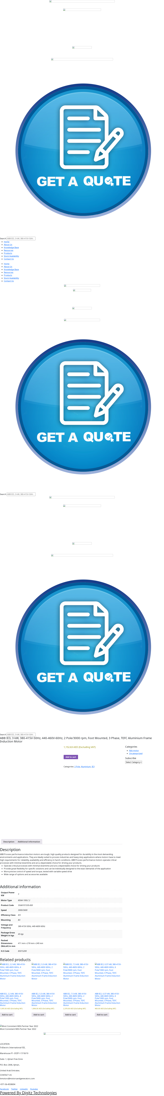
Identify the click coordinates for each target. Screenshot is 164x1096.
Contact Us (9, 259)
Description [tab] (8, 841)
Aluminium (86, 766)
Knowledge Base (11, 247)
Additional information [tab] (29, 841)
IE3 (93, 766)
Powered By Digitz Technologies (28, 1092)
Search (3, 238)
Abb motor (134, 750)
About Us (8, 244)
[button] (82, 235)
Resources (8, 250)
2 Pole (77, 766)
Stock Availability (11, 256)
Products (8, 253)
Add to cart (71, 757)
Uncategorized (136, 753)
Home (6, 241)
